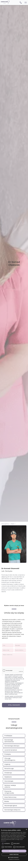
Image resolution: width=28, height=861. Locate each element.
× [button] (26, 829)
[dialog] (14, 844)
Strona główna (5, 523)
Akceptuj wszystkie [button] (14, 851)
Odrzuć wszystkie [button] (14, 854)
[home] (4, 2)
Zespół (12, 523)
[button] (25, 2)
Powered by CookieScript (14, 859)
